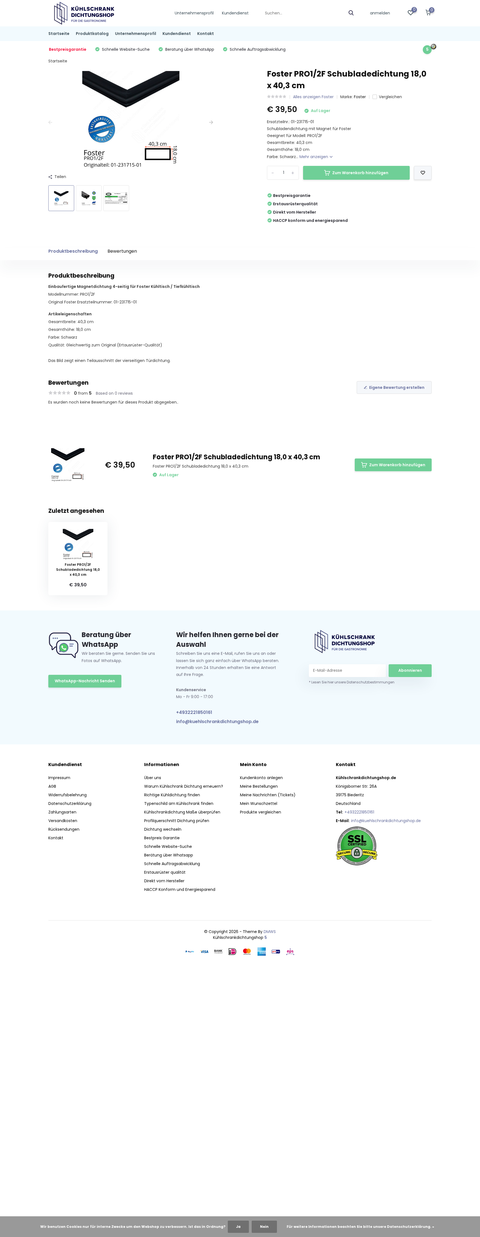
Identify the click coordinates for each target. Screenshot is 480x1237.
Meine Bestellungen (259, 786)
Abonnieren (410, 670)
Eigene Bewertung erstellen (396, 387)
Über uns (152, 777)
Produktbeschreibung (73, 251)
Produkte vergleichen (260, 812)
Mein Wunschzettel (258, 803)
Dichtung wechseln (162, 829)
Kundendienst (235, 13)
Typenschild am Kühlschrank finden (178, 803)
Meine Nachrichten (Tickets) (268, 795)
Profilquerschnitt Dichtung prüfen (176, 820)
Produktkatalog (92, 33)
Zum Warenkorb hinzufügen (360, 173)
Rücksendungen (63, 829)
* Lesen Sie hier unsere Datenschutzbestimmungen (351, 682)
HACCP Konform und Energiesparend (179, 889)
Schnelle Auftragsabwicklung (172, 863)
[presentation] (50, 122)
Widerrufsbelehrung (67, 795)
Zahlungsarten (62, 812)
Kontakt (205, 33)
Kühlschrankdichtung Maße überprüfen (182, 812)
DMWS (270, 931)
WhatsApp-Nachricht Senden (85, 681)
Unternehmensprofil (194, 13)
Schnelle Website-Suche (168, 846)
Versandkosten (62, 820)
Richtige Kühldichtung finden (172, 795)
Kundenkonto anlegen (261, 777)
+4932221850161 (194, 712)
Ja (238, 1226)
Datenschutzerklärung (69, 803)
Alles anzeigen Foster (313, 97)
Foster (360, 97)
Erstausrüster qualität (165, 872)
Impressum (59, 777)
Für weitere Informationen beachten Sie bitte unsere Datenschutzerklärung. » (360, 1226)
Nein (264, 1226)
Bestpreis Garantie (162, 838)
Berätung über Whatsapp (168, 855)
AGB (52, 786)
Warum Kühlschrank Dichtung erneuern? (183, 786)
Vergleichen (390, 97)
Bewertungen (122, 251)
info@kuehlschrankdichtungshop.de (217, 721)
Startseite (58, 33)
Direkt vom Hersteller (164, 881)
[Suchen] (351, 13)
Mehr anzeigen (314, 156)
